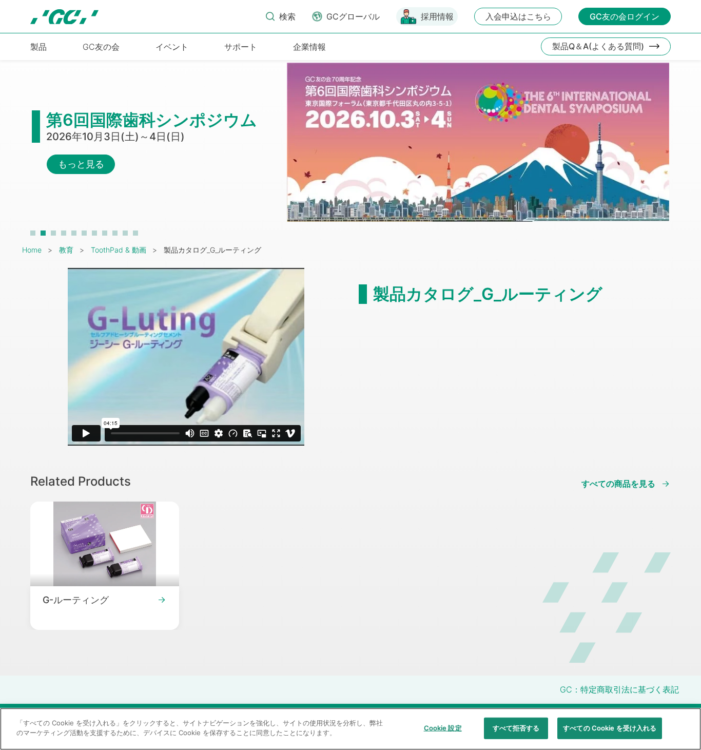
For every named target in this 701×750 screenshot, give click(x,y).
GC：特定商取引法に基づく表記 (619, 689)
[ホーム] (64, 16)
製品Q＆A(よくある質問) (598, 46)
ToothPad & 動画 (118, 249)
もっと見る (81, 164)
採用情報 (437, 16)
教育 (66, 249)
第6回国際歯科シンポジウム (151, 120)
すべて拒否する (516, 728)
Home (32, 249)
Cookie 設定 (443, 728)
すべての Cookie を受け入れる (609, 728)
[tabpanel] (350, 147)
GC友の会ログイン (624, 16)
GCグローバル (353, 16)
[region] (350, 729)
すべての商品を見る (618, 484)
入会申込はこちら (518, 16)
